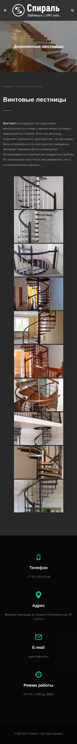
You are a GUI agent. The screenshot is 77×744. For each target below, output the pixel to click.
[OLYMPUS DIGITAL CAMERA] (38, 428)
